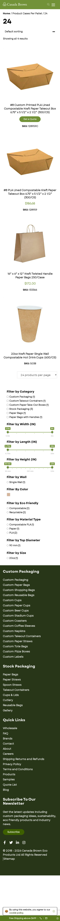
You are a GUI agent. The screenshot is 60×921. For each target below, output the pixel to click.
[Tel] (40, 918)
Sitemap (9, 859)
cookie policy (16, 912)
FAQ (5, 733)
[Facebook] (4, 842)
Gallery (8, 710)
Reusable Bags (13, 705)
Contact (8, 744)
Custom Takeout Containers (22, 636)
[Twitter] (11, 842)
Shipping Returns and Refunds (23, 759)
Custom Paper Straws (17, 641)
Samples (9, 779)
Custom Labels (13, 657)
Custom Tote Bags (15, 646)
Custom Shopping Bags (19, 590)
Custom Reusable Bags (18, 595)
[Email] (46, 918)
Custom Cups (12, 600)
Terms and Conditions (18, 769)
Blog (6, 790)
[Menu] (54, 4)
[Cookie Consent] (53, 911)
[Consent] (58, 918)
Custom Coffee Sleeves (19, 626)
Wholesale (10, 728)
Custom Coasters (15, 621)
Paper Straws (12, 679)
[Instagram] (24, 842)
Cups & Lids (11, 695)
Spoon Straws (12, 685)
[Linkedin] (17, 842)
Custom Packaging (15, 580)
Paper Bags (10, 674)
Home (6, 13)
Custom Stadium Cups (18, 616)
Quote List (10, 785)
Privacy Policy (12, 764)
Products (9, 774)
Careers (8, 754)
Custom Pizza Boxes (16, 651)
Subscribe (13, 832)
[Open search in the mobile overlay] (48, 4)
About (7, 749)
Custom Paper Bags (16, 585)
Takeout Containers (16, 690)
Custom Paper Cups (16, 605)
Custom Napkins (14, 631)
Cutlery (8, 700)
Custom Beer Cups (16, 610)
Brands (7, 738)
